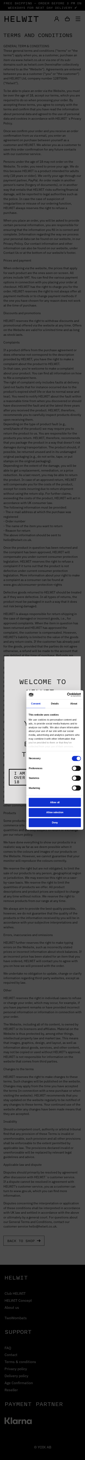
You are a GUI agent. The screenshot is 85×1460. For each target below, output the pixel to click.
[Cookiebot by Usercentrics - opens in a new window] (67, 695)
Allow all (54, 802)
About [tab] (73, 703)
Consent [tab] (36, 703)
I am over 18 (19, 777)
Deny (55, 822)
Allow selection (54, 812)
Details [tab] (54, 703)
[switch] (76, 768)
